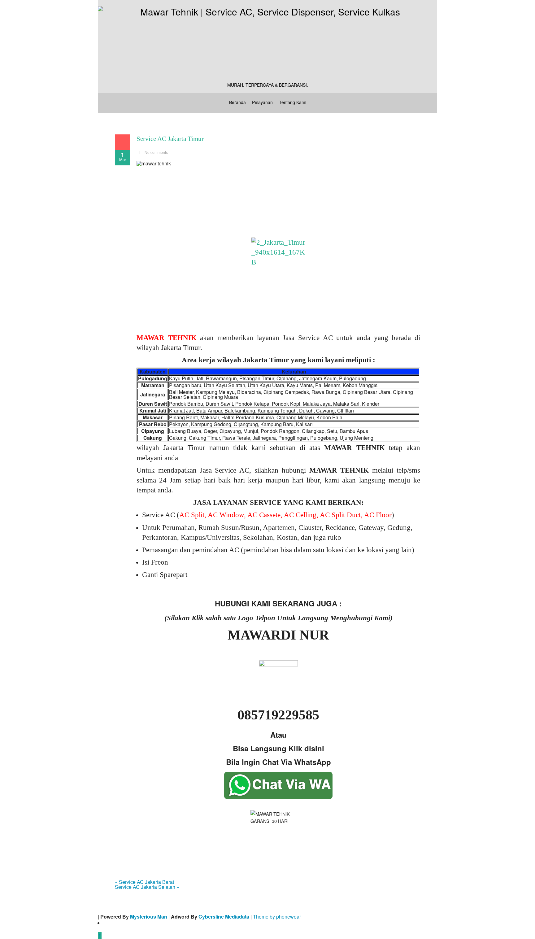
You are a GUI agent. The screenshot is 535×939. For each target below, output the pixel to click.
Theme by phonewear (277, 916)
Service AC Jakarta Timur (170, 138)
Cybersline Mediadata (223, 916)
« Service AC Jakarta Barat (144, 881)
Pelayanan (262, 102)
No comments (156, 152)
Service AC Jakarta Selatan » (147, 886)
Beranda (237, 102)
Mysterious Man (148, 916)
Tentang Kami (292, 102)
